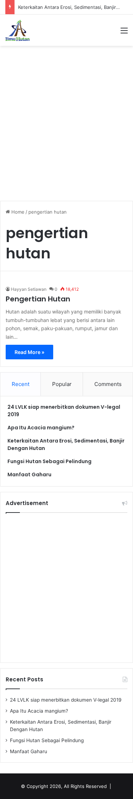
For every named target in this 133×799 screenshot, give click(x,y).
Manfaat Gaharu (29, 474)
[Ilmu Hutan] (17, 30)
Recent (20, 384)
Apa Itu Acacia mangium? (40, 427)
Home (17, 212)
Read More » (29, 352)
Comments (108, 384)
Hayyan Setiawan (28, 289)
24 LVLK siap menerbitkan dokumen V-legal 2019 (66, 700)
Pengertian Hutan (38, 299)
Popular (62, 384)
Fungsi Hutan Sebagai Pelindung (49, 461)
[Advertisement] (66, 119)
